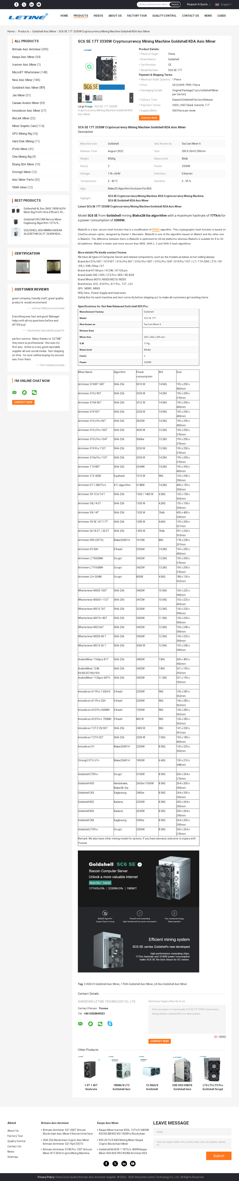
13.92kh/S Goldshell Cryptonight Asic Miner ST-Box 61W (152, 1087)
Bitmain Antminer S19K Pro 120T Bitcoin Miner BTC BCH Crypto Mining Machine (67, 1151)
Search (175, 4)
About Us (115, 15)
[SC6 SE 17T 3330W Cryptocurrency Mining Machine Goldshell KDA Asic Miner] (104, 69)
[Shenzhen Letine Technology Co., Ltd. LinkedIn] (31, 4)
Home (64, 15)
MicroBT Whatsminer (26, 72)
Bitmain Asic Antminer (26, 49)
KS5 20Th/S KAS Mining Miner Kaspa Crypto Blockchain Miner (121, 1142)
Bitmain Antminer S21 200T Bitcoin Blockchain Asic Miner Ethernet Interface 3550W (68, 1132)
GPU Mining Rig (22, 133)
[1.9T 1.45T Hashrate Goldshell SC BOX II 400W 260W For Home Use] (91, 1068)
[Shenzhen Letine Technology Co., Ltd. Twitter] (24, 4)
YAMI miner (19, 187)
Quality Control (164, 15)
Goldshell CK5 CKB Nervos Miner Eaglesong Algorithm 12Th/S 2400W (42, 223)
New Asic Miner (22, 80)
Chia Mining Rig (22, 156)
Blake (156, 229)
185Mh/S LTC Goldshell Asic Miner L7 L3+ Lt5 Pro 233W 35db (121, 1087)
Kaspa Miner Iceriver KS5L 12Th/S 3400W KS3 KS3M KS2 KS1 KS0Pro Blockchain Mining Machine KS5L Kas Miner (124, 1132)
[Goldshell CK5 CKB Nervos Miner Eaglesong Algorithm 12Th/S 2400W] (16, 221)
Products (81, 15)
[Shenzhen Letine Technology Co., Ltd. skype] (110, 1023)
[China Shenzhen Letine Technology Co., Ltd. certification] (22, 266)
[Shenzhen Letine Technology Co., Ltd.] (28, 16)
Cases (221, 15)
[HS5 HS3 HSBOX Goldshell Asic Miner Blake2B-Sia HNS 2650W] (182, 1068)
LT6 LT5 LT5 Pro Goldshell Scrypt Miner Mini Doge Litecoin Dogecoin (212, 1087)
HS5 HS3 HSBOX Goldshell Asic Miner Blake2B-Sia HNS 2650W (182, 1087)
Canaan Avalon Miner (25, 103)
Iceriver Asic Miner (24, 64)
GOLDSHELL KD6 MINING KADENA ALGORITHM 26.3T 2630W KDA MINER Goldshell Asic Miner (43, 234)
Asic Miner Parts (23, 179)
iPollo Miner (20, 149)
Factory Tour (137, 15)
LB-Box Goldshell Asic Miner (170, 984)
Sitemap (12, 1156)
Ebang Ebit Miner (23, 164)
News (208, 15)
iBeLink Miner (21, 118)
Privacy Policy (46, 1177)
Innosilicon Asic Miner (26, 110)
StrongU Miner (21, 172)
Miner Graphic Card (24, 126)
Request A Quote (197, 4)
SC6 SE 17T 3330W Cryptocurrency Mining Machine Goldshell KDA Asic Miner (105, 110)
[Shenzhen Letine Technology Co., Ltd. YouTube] (38, 4)
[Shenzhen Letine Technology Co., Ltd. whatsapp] (26, 392)
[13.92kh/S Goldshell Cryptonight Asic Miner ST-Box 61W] (152, 1068)
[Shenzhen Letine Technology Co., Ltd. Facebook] (16, 4)
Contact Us (190, 15)
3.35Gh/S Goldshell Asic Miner (102, 984)
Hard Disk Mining (23, 141)
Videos (98, 15)
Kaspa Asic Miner (23, 57)
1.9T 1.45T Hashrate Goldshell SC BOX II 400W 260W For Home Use (91, 1087)
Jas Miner (18, 95)
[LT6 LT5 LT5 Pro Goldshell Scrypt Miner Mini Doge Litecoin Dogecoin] (213, 1068)
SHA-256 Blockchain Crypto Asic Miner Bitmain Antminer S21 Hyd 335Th (66, 1142)
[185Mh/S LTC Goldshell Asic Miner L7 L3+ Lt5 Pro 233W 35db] (121, 1068)
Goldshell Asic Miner (44, 31)
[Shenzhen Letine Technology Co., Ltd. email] (16, 392)
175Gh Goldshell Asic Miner (137, 984)
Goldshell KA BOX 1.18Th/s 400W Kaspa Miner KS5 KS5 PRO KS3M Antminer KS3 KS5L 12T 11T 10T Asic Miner (123, 1152)
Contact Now (149, 117)
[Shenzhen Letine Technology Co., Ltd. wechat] (36, 392)
